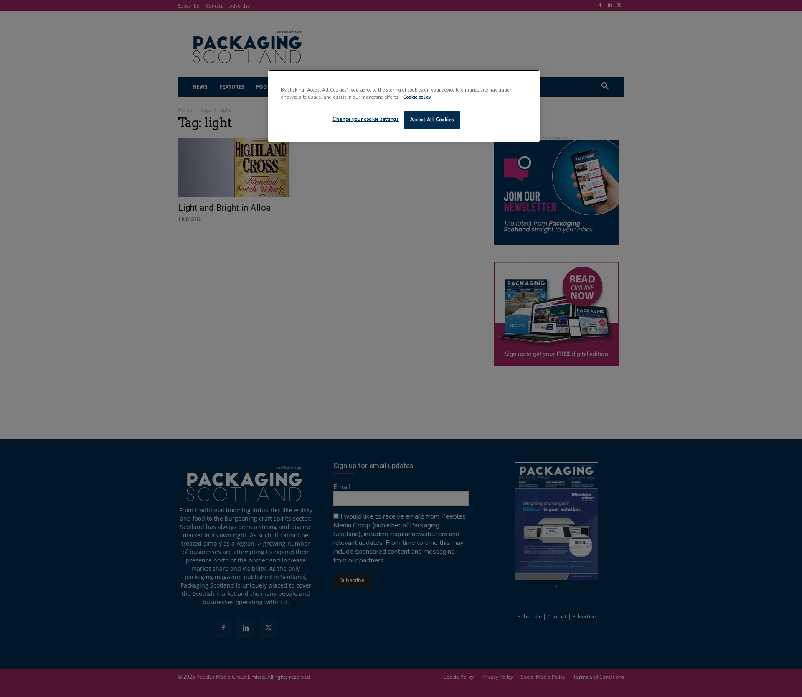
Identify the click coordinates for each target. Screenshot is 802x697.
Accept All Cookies (432, 119)
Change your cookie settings (365, 119)
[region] (404, 106)
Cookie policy (417, 97)
